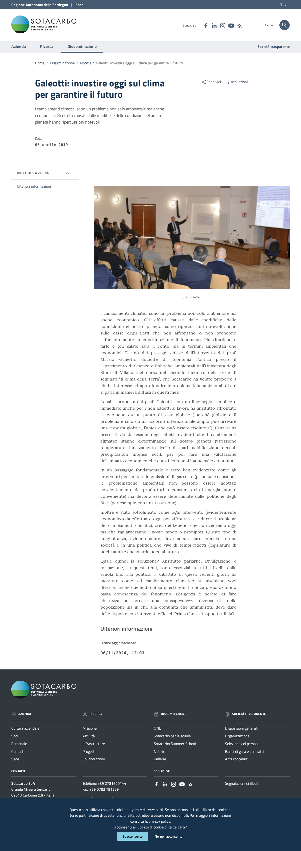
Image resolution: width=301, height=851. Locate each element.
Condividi (213, 82)
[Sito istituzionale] (43, 24)
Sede (15, 759)
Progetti (89, 751)
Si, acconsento (133, 836)
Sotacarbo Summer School (175, 743)
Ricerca (46, 46)
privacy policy (159, 821)
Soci (14, 736)
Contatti (17, 751)
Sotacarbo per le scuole (172, 736)
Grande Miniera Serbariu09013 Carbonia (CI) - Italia (32, 792)
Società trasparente (273, 46)
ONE (157, 728)
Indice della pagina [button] (33, 173)
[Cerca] (284, 25)
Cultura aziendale (25, 728)
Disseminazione (82, 46)
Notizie (85, 63)
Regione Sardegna (39, 5)
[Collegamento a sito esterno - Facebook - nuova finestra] (205, 25)
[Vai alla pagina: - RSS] (239, 25)
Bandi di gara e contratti (244, 751)
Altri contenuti (237, 759)
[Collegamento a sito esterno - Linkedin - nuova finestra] (214, 25)
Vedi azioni (239, 82)
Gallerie (160, 759)
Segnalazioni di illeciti (242, 783)
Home (39, 63)
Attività (89, 736)
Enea (79, 5)
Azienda (18, 46)
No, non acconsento (168, 836)
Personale (19, 743)
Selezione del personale (243, 743)
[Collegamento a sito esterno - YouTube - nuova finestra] (231, 25)
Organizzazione (237, 736)
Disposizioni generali (241, 728)
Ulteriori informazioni (34, 186)
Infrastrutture (94, 743)
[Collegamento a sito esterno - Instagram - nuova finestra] (222, 25)
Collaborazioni (94, 759)
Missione (90, 728)
